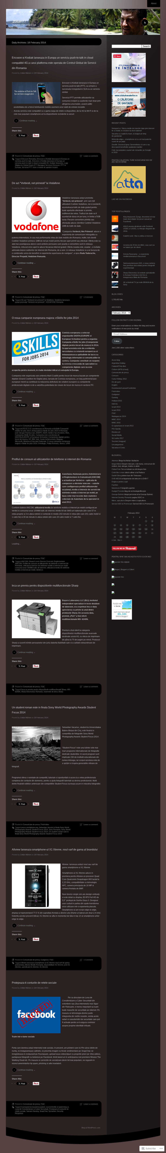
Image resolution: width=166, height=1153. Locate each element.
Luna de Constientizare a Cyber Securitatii (31, 1109)
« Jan (114, 540)
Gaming (115, 397)
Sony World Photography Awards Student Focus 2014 (42, 831)
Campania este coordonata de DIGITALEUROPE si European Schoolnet (37, 436)
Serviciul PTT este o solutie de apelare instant (40, 167)
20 (133, 533)
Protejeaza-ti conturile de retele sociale (34, 982)
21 (140, 533)
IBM (33, 439)
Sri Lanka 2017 (118, 438)
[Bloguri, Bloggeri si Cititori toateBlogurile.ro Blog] (123, 569)
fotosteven (116, 488)
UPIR (68, 443)
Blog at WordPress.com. (91, 1128)
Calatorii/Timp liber (119, 366)
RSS (152, 23)
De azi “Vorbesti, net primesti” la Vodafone (36, 183)
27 (133, 537)
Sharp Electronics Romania (32, 692)
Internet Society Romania (121, 497)
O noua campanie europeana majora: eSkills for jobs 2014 (45, 318)
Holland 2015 (117, 401)
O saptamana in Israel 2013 (122, 426)
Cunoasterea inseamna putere (33, 1107)
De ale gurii (116, 382)
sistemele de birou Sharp (53, 692)
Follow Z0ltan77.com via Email (127, 320)
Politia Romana (53, 443)
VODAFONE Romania (54, 302)
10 (115, 529)
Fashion (115, 485)
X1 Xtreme (44, 967)
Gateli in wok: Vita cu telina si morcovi (138, 236)
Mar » (120, 540)
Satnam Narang (32, 1111)
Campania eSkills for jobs (25, 435)
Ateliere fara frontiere (56, 433)
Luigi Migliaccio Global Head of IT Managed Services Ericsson (41, 164)
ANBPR (39, 433)
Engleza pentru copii (120, 482)
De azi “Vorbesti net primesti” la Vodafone (37, 300)
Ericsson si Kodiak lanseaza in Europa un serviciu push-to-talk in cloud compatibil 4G (40, 162)
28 (140, 537)
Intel (37, 439)
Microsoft (18, 441)
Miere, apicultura (118, 500)
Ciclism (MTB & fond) (120, 369)
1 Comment (88, 297)
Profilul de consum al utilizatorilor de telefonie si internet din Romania (51, 459)
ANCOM (24, 561)
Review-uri (116, 432)
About (153, 3)
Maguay (59, 439)
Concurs (115, 376)
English (114, 385)
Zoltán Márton (25, 73)
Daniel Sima (116, 475)
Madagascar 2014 (119, 416)
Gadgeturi (44, 960)
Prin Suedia (116, 429)
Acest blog (116, 360)
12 (127, 529)
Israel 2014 (116, 407)
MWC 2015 (116, 423)
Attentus (115, 461)
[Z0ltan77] (83, 22)
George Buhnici (118, 494)
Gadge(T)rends (118, 491)
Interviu (115, 404)
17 (115, 533)
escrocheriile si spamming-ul (57, 1107)
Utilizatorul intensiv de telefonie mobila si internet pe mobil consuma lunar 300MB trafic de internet (41, 567)
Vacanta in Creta (118, 448)
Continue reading (28, 121)
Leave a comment (91, 156)
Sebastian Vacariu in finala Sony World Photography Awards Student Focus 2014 (42, 828)
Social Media (117, 435)
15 (146, 529)
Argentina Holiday (118, 363)
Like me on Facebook (122, 199)
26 (127, 537)
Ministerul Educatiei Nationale (34, 441)
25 (121, 537)
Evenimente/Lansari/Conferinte (124, 388)
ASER (45, 433)
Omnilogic (42, 443)
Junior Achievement (47, 439)
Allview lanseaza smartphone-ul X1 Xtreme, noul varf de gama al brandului (55, 849)
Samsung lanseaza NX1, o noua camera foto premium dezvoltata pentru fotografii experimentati (139, 265)
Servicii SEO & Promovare (122, 504)
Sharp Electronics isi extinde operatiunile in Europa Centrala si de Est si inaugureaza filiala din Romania (139, 275)
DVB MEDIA (116, 479)
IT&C (43, 156)
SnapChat (43, 1111)
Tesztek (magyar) (119, 441)
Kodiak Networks (56, 163)
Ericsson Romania (28, 159)
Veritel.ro (39, 570)
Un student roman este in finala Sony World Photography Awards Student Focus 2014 (42, 833)
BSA (67, 433)
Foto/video (45, 824)
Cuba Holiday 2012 (119, 379)
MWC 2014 (116, 419)
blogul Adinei (116, 464)
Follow (116, 341)
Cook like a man (118, 472)
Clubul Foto (116, 469)
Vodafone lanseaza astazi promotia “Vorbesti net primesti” (42, 301)
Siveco (62, 443)
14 (140, 529)
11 (121, 529)
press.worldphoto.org (29, 827)
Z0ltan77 (19, 21)
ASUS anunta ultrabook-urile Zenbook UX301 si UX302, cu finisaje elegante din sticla (139, 228)
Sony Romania (54, 829)
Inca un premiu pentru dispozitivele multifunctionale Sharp (45, 585)
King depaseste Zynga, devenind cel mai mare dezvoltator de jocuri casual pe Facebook (139, 219)
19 (127, 533)
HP (30, 439)
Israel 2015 (116, 410)
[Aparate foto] (118, 577)
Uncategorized (117, 444)
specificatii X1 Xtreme (30, 967)
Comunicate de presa (31, 156)
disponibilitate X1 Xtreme (53, 965)
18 (121, 533)
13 (133, 529)
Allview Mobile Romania (34, 965)
